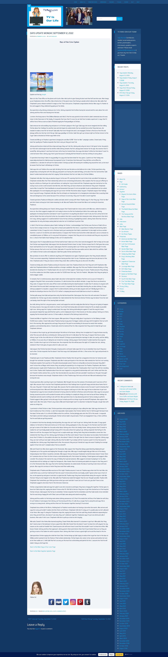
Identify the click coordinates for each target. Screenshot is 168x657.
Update (64, 611)
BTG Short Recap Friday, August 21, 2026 (127, 94)
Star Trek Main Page (127, 281)
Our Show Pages (126, 234)
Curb (120, 321)
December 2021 (124, 558)
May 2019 (122, 633)
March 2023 (123, 521)
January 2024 (123, 496)
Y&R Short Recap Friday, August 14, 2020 (128, 400)
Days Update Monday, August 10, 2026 (126, 74)
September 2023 (124, 506)
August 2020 (123, 598)
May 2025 (122, 456)
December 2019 (124, 618)
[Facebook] (51, 602)
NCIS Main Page (126, 269)
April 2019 (122, 636)
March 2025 (123, 461)
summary (59, 611)
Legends (122, 344)
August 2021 (123, 568)
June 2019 (122, 631)
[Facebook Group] (59, 602)
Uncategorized (124, 366)
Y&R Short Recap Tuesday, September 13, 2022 (96, 619)
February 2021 (123, 583)
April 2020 (122, 608)
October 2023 (123, 504)
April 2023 (122, 519)
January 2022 (123, 556)
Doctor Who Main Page (128, 251)
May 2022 (122, 546)
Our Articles (125, 231)
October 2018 (123, 646)
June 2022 (122, 544)
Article (121, 311)
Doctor (121, 331)
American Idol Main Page (129, 239)
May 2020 (122, 606)
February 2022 (124, 553)
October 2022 (123, 533)
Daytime (47, 611)
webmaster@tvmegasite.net (126, 50)
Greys (121, 341)
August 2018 (123, 648)
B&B (120, 314)
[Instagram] (73, 602)
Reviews (111, 2)
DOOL (51, 611)
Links (121, 224)
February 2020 (124, 613)
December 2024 (124, 469)
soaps (54, 611)
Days (36, 611)
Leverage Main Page (127, 266)
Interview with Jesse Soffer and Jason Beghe (127, 390)
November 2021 (124, 561)
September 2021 (124, 566)
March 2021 (123, 581)
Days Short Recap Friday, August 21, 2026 (127, 89)
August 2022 (123, 539)
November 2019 (124, 621)
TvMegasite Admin (125, 386)
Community (122, 186)
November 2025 (124, 441)
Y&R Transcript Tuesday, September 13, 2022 (42, 619)
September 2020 (124, 596)
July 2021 (122, 571)
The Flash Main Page (127, 284)
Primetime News (92, 2)
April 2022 (122, 548)
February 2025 (124, 464)
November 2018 (124, 643)
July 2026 (122, 421)
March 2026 (123, 431)
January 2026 (123, 436)
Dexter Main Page (127, 249)
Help (138, 2)
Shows (126, 2)
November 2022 (124, 531)
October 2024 (123, 474)
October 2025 (123, 444)
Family (121, 334)
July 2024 (122, 481)
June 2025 (122, 454)
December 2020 (124, 588)
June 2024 (122, 484)
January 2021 (123, 586)
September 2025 (124, 446)
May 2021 (122, 576)
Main (121, 349)
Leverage (122, 346)
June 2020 (122, 603)
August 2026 (123, 419)
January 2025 (123, 466)
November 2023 (124, 501)
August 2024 (123, 479)
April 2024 (122, 489)
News (121, 354)
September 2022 (124, 536)
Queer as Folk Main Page (129, 274)
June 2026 (122, 424)
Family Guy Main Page (128, 254)
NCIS (120, 351)
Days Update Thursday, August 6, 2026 (126, 84)
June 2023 (122, 514)
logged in (38, 629)
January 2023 (123, 526)
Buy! (132, 2)
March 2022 (123, 551)
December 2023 (124, 499)
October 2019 (123, 623)
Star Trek (122, 364)
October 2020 (123, 593)
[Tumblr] (87, 602)
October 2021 (123, 563)
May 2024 (122, 486)
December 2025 (124, 439)
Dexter (121, 329)
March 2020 (123, 611)
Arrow (121, 309)
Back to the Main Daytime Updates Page (42, 551)
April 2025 (122, 459)
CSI (120, 319)
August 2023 (123, 509)
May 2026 (122, 426)
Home (75, 2)
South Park (122, 361)
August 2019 (123, 628)
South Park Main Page (128, 279)
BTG (120, 316)
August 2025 (123, 449)
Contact (121, 189)
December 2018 (124, 641)
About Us (82, 2)
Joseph (44, 94)
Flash (121, 336)
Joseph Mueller (52, 36)
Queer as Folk (123, 359)
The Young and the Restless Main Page (127, 215)
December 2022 (124, 529)
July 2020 (122, 601)
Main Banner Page (127, 229)
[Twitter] (66, 602)
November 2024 (124, 471)
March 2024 (123, 491)
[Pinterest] (80, 602)
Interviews (103, 2)
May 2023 (122, 516)
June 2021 (122, 573)
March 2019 (123, 638)
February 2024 (124, 494)
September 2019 (124, 626)
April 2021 (122, 578)
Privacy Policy (123, 286)
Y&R (120, 369)
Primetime (122, 236)
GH (120, 339)
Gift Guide (124, 184)
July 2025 (122, 451)
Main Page (122, 226)
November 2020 (124, 591)
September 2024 (124, 476)
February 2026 (124, 434)
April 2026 (122, 429)
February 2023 (124, 524)
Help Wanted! (122, 38)
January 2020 (123, 616)
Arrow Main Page (126, 241)
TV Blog (119, 2)
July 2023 (122, 511)
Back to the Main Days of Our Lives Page (43, 547)
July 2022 (122, 541)
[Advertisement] (110, 9)
